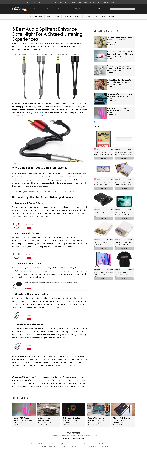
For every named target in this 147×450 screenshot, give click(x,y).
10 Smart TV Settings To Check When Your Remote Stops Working (119, 39)
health (60, 9)
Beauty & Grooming (53, 16)
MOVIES (49, 2)
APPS (99, 2)
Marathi (118, 2)
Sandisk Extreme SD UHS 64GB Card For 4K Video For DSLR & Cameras (102, 153)
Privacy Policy (88, 444)
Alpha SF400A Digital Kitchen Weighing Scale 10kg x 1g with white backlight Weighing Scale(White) (123, 183)
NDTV (28, 2)
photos (90, 9)
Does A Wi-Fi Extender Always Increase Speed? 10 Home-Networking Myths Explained (119, 109)
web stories (82, 9)
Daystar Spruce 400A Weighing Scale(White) (103, 243)
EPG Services (42, 444)
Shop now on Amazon (66, 365)
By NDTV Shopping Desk (19, 54)
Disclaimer (58, 444)
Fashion (77, 16)
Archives (120, 444)
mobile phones (34, 9)
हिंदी (43, 2)
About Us (26, 444)
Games (85, 2)
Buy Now (103, 158)
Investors (72, 444)
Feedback (65, 444)
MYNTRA (81, 438)
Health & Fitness (100, 16)
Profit (39, 2)
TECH (80, 2)
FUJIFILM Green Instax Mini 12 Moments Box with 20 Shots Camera (102, 183)
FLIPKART (74, 438)
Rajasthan (105, 2)
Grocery (87, 16)
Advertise (34, 444)
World (33, 2)
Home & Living (113, 16)
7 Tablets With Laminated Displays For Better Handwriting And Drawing (123, 419)
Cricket (55, 2)
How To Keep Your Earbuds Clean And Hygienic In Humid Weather (119, 67)
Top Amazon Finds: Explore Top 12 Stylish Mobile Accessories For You (49, 192)
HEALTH (74, 2)
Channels (50, 444)
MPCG (112, 2)
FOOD (61, 2)
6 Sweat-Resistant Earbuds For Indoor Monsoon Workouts (119, 81)
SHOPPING (92, 2)
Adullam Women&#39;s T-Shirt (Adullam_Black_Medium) (123, 273)
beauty (55, 9)
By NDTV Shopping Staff (114, 70)
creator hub (96, 9)
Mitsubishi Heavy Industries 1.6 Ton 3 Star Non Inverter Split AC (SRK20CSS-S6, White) (123, 153)
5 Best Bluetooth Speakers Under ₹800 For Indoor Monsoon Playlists (48, 419)
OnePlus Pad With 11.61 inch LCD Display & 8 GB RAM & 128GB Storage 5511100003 (124, 213)
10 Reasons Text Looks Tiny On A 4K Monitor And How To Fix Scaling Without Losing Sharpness (120, 95)
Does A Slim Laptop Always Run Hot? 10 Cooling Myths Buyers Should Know (96, 419)
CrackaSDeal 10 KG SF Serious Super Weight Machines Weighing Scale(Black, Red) (123, 243)
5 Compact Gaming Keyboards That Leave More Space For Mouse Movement (72, 419)
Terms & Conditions (99, 444)
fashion (49, 9)
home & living (74, 9)
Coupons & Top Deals (35, 16)
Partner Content (111, 444)
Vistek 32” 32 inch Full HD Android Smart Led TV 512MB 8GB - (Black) (103, 274)
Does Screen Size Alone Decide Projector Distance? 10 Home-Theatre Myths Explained (120, 53)
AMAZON (66, 438)
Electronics (67, 16)
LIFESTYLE (67, 2)
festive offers (38, 113)
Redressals (80, 444)
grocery (66, 9)
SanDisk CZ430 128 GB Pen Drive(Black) (101, 213)
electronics (43, 9)
